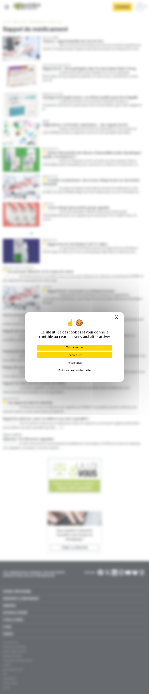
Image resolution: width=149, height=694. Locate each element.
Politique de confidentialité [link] (74, 370)
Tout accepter (74, 347)
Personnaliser (74, 362)
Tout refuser (74, 355)
